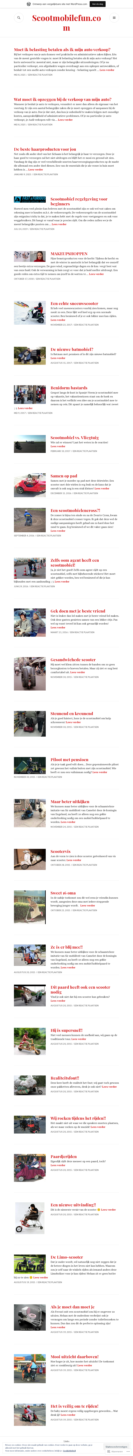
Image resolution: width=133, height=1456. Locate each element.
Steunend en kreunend (72, 713)
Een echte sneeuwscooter (74, 303)
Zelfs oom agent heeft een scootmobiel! (75, 562)
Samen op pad (64, 475)
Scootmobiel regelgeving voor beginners (79, 201)
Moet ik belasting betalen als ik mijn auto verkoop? (62, 49)
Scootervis (61, 851)
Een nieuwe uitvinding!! (73, 1204)
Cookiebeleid (69, 1451)
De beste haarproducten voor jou (45, 149)
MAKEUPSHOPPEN (69, 253)
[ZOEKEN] (19, 18)
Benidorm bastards (69, 387)
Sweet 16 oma (63, 892)
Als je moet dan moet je (73, 1306)
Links (66, 1441)
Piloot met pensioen (69, 759)
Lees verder (107, 70)
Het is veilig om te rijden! (74, 1406)
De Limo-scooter (67, 1257)
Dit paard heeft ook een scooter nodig (80, 989)
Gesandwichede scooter (73, 659)
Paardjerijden (64, 1156)
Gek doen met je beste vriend (78, 610)
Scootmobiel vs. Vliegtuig (75, 437)
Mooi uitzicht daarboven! (74, 1356)
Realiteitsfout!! (65, 1077)
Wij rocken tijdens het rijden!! (78, 1118)
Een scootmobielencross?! (75, 510)
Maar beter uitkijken (70, 801)
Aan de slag (97, 4)
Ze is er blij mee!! (67, 947)
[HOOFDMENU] (114, 18)
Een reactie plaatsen (40, 74)
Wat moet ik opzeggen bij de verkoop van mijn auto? (62, 99)
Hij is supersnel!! (66, 1030)
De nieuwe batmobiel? (72, 349)
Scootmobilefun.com (66, 22)
